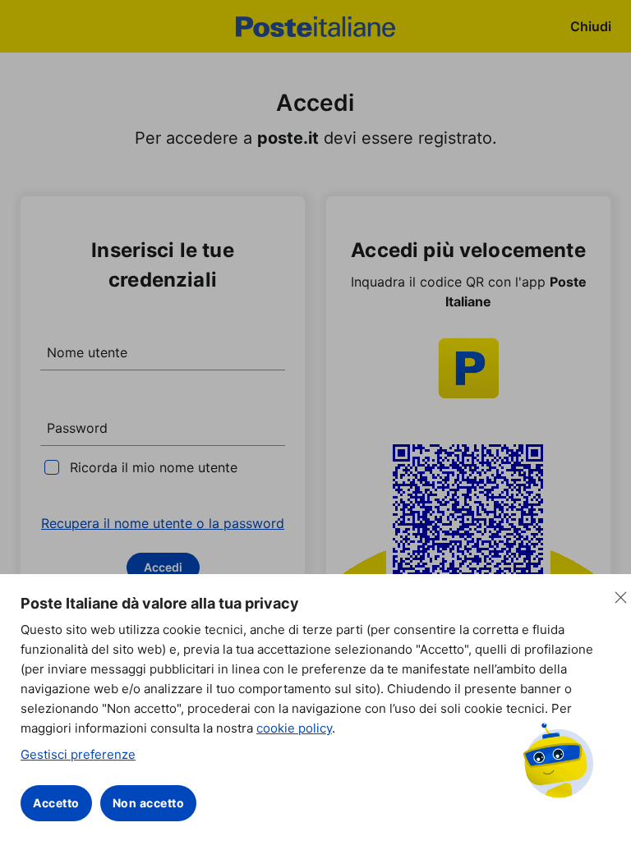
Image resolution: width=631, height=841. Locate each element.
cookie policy (294, 728)
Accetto (56, 803)
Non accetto (149, 803)
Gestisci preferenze (78, 754)
